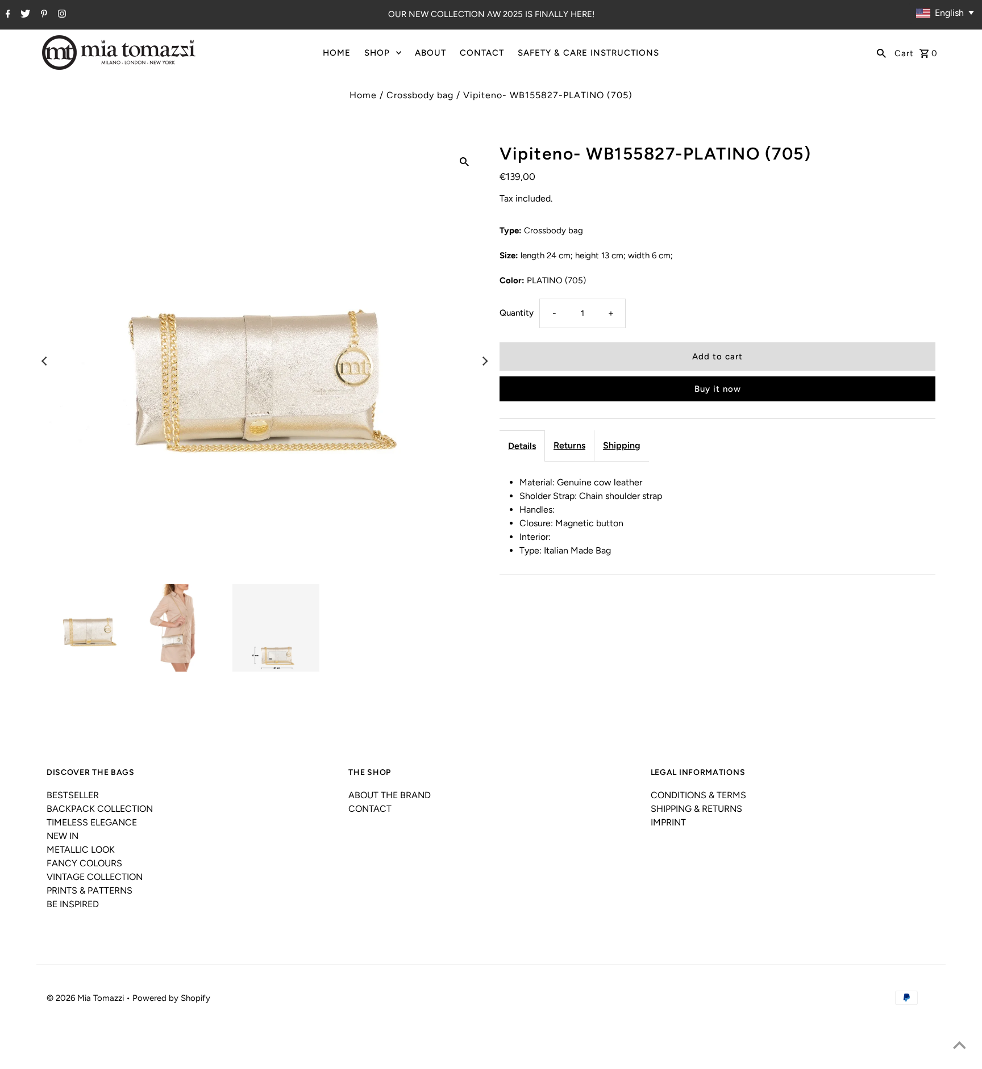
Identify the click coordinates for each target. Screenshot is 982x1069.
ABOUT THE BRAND (389, 795)
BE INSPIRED (73, 904)
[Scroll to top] (959, 1046)
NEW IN (62, 836)
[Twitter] (24, 14)
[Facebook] (6, 14)
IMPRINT (668, 822)
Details (522, 446)
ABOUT (430, 53)
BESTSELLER (73, 795)
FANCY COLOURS (84, 863)
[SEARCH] (881, 53)
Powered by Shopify (171, 998)
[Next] (484, 361)
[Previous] (44, 361)
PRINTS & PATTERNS (89, 890)
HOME (337, 53)
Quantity (517, 313)
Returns (569, 445)
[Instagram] (60, 14)
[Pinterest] (42, 14)
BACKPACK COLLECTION (100, 808)
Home (363, 95)
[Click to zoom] (464, 161)
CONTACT (482, 53)
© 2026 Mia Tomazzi (86, 998)
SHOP (377, 53)
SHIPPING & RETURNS (696, 808)
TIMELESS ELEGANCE (92, 822)
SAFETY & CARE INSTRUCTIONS (588, 53)
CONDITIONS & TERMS (698, 795)
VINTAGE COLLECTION (95, 876)
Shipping (621, 445)
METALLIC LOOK (81, 849)
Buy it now (717, 389)
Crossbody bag (419, 95)
